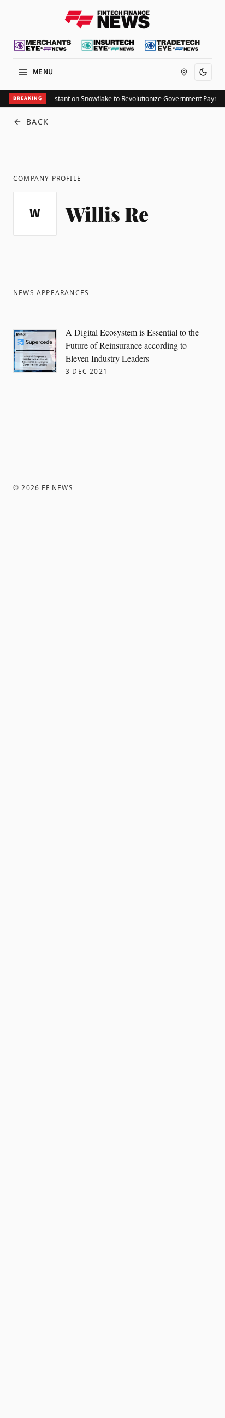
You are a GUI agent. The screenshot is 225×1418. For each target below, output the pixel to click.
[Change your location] (184, 72)
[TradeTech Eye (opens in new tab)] (172, 45)
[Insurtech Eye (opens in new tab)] (108, 45)
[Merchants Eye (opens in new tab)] (42, 45)
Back (37, 121)
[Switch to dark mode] (203, 72)
